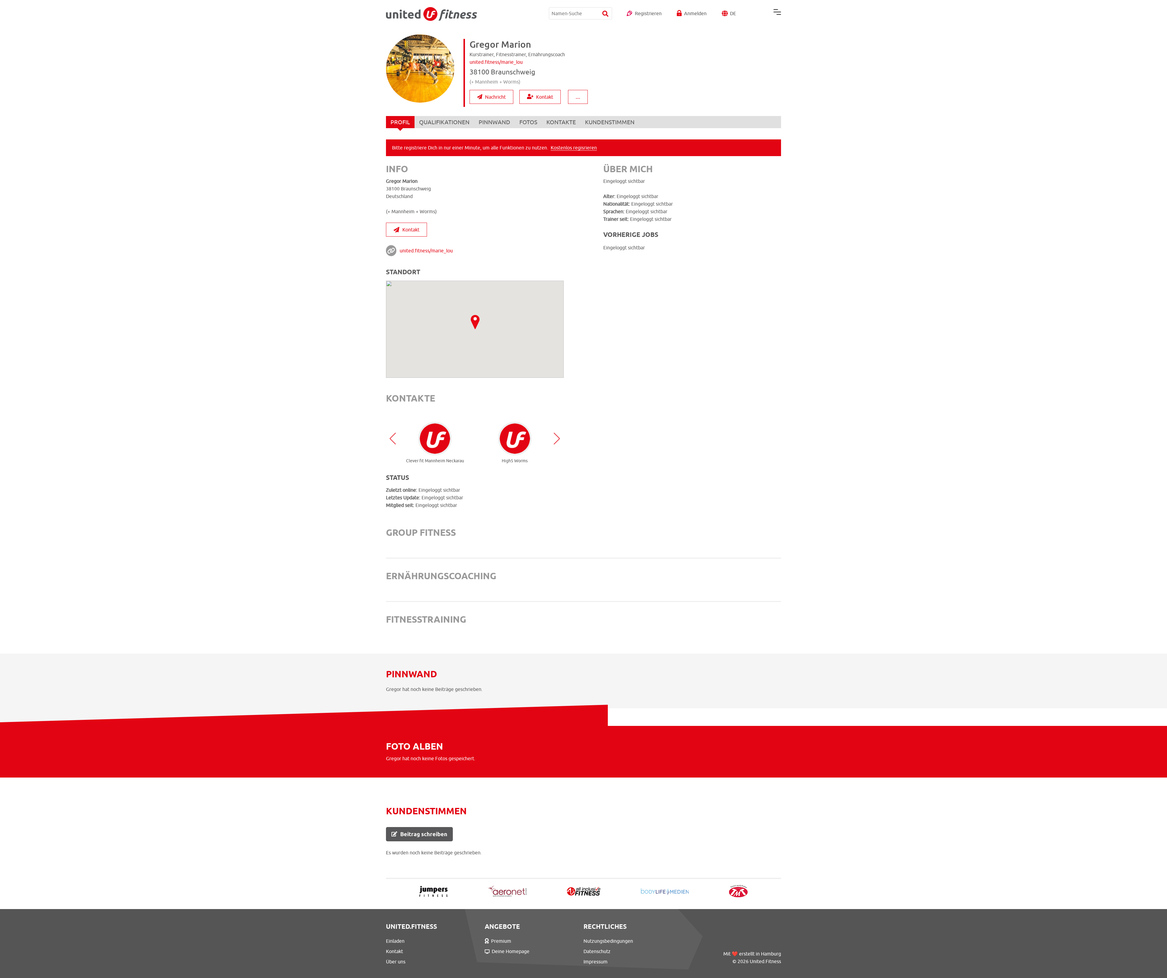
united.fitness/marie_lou (426, 250)
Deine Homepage (510, 951)
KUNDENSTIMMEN (610, 122)
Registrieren (648, 13)
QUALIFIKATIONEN (444, 122)
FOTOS (528, 122)
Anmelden (695, 13)
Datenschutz (597, 951)
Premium (501, 941)
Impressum (596, 961)
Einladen (395, 941)
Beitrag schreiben (423, 834)
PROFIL (400, 122)
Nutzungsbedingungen (608, 941)
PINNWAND (494, 122)
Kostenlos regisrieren (574, 147)
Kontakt (544, 97)
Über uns (395, 961)
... (578, 96)
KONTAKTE (561, 122)
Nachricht (495, 97)
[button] (393, 439)
